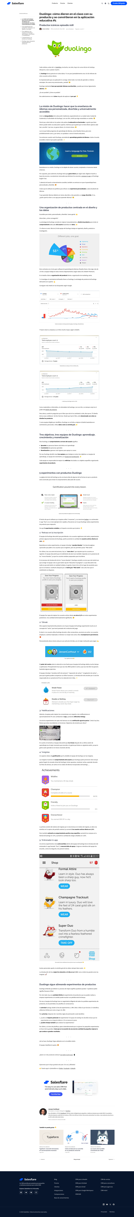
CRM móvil (104, 1190)
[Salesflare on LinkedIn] (104, 1204)
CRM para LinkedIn (81, 1179)
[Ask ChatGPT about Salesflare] (21, 1192)
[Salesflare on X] (110, 1204)
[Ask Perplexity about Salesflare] (36, 1192)
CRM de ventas (105, 1179)
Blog (55, 1179)
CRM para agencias (107, 1187)
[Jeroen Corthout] (43, 1112)
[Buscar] (102, 3)
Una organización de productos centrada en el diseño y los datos (28, 28)
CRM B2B (78, 1194)
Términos (112, 1212)
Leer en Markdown (70, 29)
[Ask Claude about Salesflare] (31, 1192)
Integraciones (58, 1190)
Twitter (61, 1068)
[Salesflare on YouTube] (107, 1204)
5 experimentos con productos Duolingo (27, 38)
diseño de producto (51, 410)
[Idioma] (105, 3)
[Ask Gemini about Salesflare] (26, 1192)
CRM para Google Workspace (84, 1190)
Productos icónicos (44, 1146)
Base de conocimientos (61, 1198)
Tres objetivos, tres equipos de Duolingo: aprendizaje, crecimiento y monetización (28, 33)
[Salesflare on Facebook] (114, 1204)
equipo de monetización (72, 457)
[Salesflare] (15, 3)
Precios (62, 3)
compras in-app (86, 176)
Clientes (70, 3)
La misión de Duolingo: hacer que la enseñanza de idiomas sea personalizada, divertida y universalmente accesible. (28, 21)
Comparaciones (59, 1194)
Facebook (66, 1068)
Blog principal (77, 1159)
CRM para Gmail (80, 1187)
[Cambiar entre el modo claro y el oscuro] (108, 3)
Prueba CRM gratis (119, 3)
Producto (55, 3)
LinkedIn (72, 1068)
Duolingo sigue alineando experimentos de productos (28, 42)
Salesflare (58, 67)
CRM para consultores (108, 1183)
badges (86, 519)
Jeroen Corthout (45, 29)
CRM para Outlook (81, 1183)
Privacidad (104, 1212)
